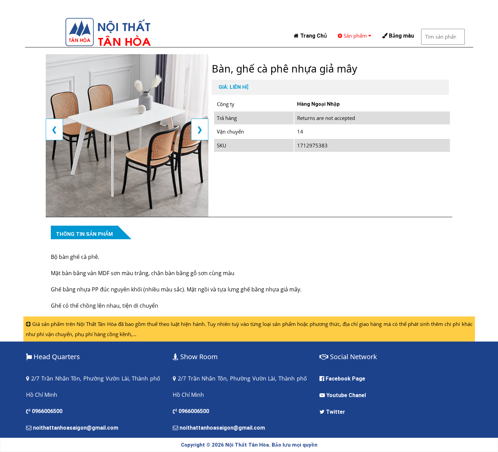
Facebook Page (345, 378)
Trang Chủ (313, 36)
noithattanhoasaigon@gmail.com (75, 428)
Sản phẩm (355, 35)
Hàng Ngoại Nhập (318, 104)
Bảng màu (401, 36)
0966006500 (47, 411)
